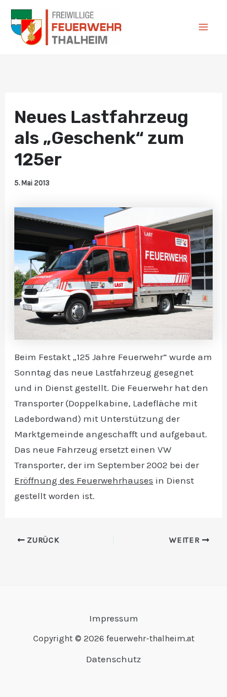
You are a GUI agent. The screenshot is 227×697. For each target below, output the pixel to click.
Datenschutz (113, 658)
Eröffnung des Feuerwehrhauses (83, 480)
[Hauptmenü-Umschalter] (204, 27)
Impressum (113, 618)
